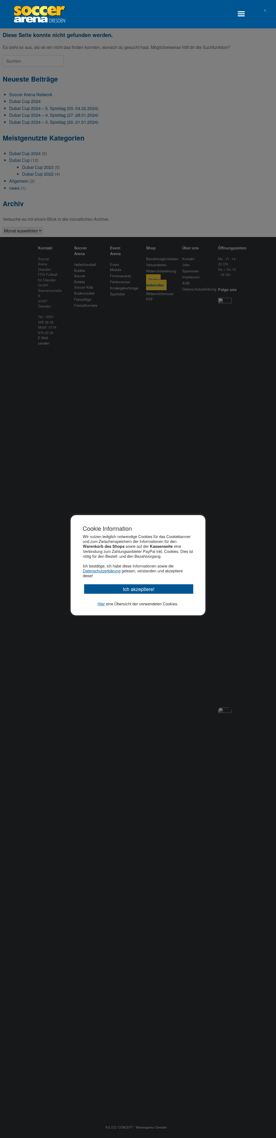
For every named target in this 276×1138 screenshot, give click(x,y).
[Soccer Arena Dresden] (39, 14)
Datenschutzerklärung (101, 570)
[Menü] (242, 13)
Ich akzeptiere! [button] (138, 588)
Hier (101, 603)
